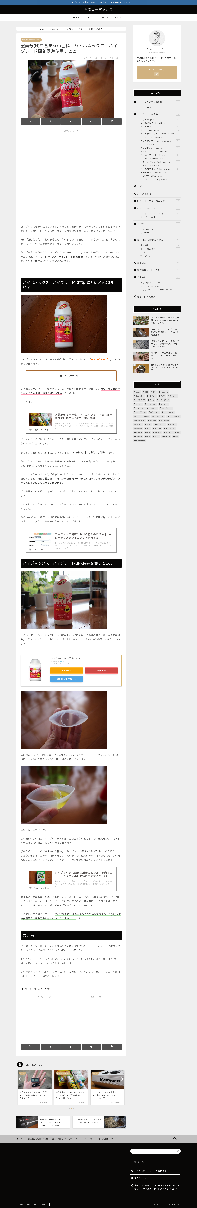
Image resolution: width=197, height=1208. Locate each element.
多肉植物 (139, 428)
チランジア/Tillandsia (159, 282)
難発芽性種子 (140, 440)
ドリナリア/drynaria (159, 286)
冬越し (149, 424)
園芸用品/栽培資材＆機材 (31, 40)
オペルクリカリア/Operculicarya (159, 133)
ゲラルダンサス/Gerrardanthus (159, 140)
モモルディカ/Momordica (159, 172)
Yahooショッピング (67, 678)
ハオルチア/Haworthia (159, 158)
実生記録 (158, 262)
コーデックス (151, 404)
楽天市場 (101, 670)
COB (146, 392)
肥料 (48, 989)
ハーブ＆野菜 (157, 193)
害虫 (148, 432)
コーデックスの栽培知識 (158, 102)
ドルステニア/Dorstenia (159, 155)
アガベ (163, 396)
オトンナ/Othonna (159, 130)
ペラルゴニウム (159, 416)
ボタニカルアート (157, 208)
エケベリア (159, 126)
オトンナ (139, 404)
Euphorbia (139, 396)
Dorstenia (164, 392)
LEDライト (152, 396)
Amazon (66, 670)
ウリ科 (152, 400)
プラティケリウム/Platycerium (159, 289)
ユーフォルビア (174, 416)
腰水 (176, 436)
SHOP (105, 17)
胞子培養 (167, 436)
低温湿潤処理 (140, 420)
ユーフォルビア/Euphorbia (159, 179)
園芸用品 (173, 424)
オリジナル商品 (159, 217)
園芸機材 (159, 245)
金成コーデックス (98, 9)
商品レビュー (160, 424)
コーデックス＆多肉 (158, 114)
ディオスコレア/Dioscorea (159, 151)
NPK (25, 989)
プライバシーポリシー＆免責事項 (150, 1170)
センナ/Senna (159, 144)
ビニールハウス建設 (142, 416)
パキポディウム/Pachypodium (159, 161)
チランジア (164, 404)
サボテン (157, 186)
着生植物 (157, 277)
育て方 (157, 436)
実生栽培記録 (170, 428)
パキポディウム (141, 412)
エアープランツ (164, 400)
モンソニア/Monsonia (159, 176)
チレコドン (139, 408)
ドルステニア (152, 408)
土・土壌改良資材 (159, 248)
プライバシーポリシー (27, 1204)
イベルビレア (140, 400)
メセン (157, 224)
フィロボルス (159, 229)
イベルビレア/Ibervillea (159, 123)
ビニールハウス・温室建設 (158, 201)
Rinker (62, 661)
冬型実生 (139, 424)
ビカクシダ (154, 412)
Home (76, 17)
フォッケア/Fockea (159, 165)
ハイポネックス (36, 989)
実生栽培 (158, 428)
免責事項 (43, 1204)
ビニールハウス (169, 412)
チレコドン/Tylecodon (159, 147)
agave (138, 392)
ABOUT (91, 17)
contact (119, 17)
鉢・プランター (159, 255)
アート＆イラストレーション (159, 213)
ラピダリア (159, 233)
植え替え (168, 432)
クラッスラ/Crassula (159, 137)
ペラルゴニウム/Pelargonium (159, 169)
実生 (148, 428)
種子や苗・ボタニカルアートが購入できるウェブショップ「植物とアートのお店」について (157, 1187)
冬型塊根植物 (165, 420)
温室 (178, 432)
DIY (154, 392)
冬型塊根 (153, 420)
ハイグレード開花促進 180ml (65, 658)
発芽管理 (139, 436)
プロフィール (140, 1178)
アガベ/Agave (159, 119)
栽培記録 (158, 432)
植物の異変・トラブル (157, 270)
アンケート (159, 107)
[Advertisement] (71, 158)
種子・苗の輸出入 (157, 296)
